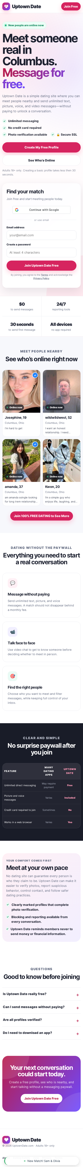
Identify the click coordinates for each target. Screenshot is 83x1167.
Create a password (18, 244)
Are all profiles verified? (22, 1020)
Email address (16, 227)
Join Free (71, 6)
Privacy (47, 1157)
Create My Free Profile (42, 147)
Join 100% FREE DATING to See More (41, 516)
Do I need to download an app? (27, 1033)
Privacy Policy (41, 278)
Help (36, 1157)
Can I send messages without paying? (34, 1007)
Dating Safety (21, 1157)
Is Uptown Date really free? (25, 994)
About (6, 1157)
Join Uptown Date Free (41, 265)
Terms (44, 274)
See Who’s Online (41, 160)
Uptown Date (26, 6)
